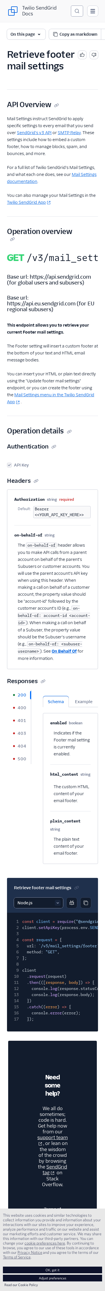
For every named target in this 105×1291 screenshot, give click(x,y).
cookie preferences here (44, 1243)
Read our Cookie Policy (21, 1285)
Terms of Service (17, 1257)
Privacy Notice (30, 1252)
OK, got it (53, 1270)
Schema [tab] (56, 701)
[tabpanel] (70, 777)
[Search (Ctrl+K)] (77, 11)
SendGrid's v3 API (34, 132)
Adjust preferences (52, 1278)
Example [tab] (83, 701)
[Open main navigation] (93, 11)
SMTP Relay (69, 132)
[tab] (19, 695)
